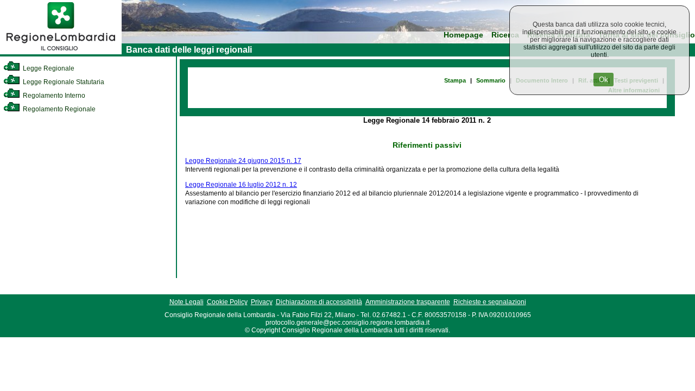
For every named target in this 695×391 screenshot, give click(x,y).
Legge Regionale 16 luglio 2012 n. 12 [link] (241, 184)
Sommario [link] (491, 80)
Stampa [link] (455, 80)
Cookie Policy (227, 302)
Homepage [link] (463, 35)
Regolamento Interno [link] (53, 95)
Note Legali (186, 302)
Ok (603, 79)
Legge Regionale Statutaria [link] (62, 82)
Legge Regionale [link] (47, 68)
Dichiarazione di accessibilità (319, 302)
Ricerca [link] (505, 35)
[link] (61, 52)
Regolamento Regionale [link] (58, 109)
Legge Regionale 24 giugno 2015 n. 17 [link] (243, 161)
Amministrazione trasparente (407, 302)
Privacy (262, 302)
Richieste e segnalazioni (489, 302)
